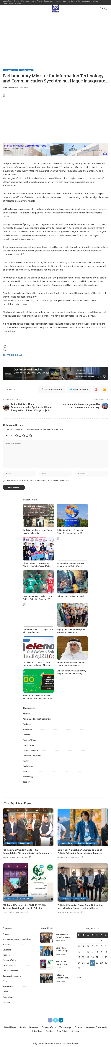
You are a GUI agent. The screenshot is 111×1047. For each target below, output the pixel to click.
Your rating (8, 435)
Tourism (26, 782)
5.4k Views (24, 87)
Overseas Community (32, 756)
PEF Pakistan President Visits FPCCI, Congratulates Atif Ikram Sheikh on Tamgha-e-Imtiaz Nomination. (26, 853)
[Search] (105, 9)
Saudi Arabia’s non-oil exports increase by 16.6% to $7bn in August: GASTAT (70, 566)
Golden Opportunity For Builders (71, 596)
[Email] (104, 389)
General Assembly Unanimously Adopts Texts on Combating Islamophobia (71, 674)
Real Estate (28, 766)
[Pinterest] (96, 389)
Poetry (26, 761)
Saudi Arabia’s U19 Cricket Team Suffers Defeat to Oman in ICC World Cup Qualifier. (37, 599)
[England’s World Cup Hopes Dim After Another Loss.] (38, 615)
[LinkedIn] (60, 1020)
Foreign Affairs (29, 740)
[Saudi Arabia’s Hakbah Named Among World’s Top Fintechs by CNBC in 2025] (38, 681)
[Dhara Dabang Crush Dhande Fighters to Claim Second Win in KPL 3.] (38, 548)
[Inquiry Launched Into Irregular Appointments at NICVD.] (72, 615)
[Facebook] (50, 1020)
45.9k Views (74, 857)
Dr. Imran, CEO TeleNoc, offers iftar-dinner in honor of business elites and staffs (37, 665)
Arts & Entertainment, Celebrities (37, 719)
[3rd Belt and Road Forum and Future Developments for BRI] (72, 515)
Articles (26, 714)
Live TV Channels (30, 750)
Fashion (26, 735)
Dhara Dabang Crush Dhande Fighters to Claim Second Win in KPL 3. (37, 566)
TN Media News (11, 87)
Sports (26, 771)
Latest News (10, 70)
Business (27, 724)
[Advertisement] (55, 38)
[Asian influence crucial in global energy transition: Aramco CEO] (72, 648)
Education (27, 729)
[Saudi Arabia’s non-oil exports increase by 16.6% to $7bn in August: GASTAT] (72, 548)
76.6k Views (19, 912)
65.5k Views (22, 857)
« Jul (79, 977)
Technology (26, 70)
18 (83, 957)
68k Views (74, 912)
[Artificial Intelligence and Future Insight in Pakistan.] (38, 515)
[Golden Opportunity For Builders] (72, 582)
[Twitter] (55, 1020)
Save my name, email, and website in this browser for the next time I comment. (37, 480)
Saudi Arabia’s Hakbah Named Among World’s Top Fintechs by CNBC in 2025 (37, 698)
